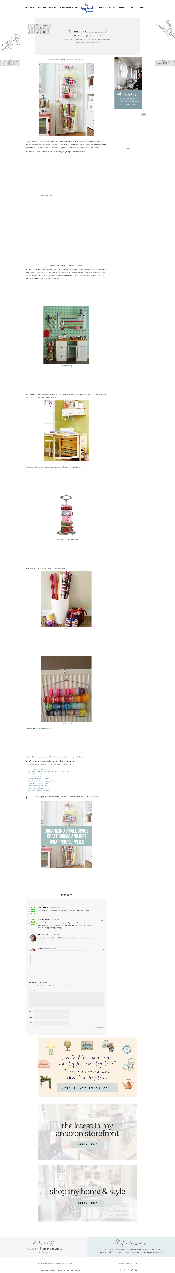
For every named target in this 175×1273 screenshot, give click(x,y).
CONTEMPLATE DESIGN (72, 1270)
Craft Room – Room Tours (36, 767)
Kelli (59, 272)
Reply (102, 908)
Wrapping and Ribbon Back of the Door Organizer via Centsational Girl (49, 771)
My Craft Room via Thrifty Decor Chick (39, 769)
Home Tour (29, 8)
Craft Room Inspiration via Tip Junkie (39, 778)
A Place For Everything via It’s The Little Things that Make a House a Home (50, 764)
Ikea (42, 467)
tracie (40, 934)
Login (131, 8)
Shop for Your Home (47, 8)
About (121, 8)
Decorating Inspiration (83, 42)
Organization (95, 42)
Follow (141, 8)
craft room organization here (43, 728)
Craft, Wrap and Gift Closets (36, 788)
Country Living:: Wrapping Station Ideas (66, 539)
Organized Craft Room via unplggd (38, 783)
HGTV (66, 137)
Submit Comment (99, 1027)
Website (31, 1022)
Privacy (128, 148)
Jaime (40, 949)
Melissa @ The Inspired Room (74, 39)
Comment (32, 990)
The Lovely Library (107, 8)
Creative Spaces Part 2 (34, 776)
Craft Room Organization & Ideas (38, 785)
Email (31, 1017)
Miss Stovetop (43, 907)
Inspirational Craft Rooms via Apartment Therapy (42, 781)
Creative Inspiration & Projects (100, 39)
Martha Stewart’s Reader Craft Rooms (39, 790)
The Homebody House (69, 8)
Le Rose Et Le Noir (66, 723)
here (83, 59)
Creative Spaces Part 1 (34, 774)
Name (31, 1011)
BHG (66, 462)
